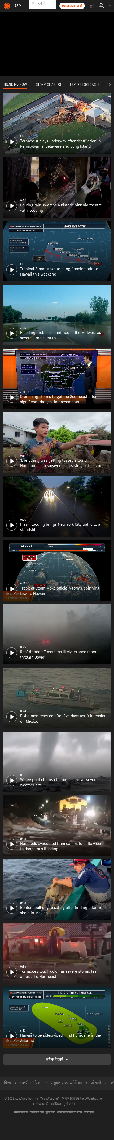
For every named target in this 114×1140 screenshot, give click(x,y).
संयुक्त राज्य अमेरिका (66, 1083)
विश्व (7, 1083)
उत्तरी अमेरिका (31, 1083)
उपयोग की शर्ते (21, 1112)
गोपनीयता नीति (37, 1112)
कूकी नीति (51, 1112)
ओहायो (96, 1083)
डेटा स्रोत (89, 1112)
